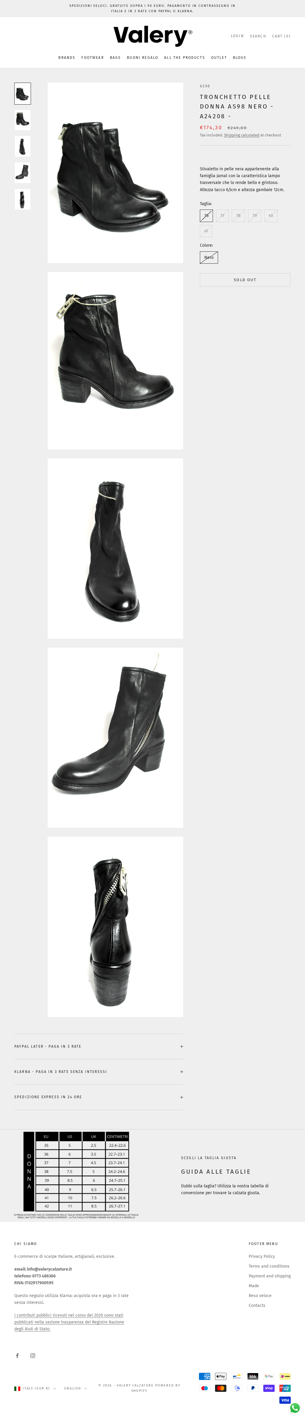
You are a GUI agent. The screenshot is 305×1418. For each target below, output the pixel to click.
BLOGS (240, 58)
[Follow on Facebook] (17, 1356)
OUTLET (219, 58)
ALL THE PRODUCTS (184, 58)
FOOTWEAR (92, 58)
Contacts (257, 1305)
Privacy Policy (262, 1256)
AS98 (205, 86)
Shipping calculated (241, 135)
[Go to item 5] (22, 199)
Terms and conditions (269, 1266)
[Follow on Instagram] (33, 1356)
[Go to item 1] (22, 93)
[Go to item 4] (22, 173)
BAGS (115, 58)
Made (254, 1285)
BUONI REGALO (142, 58)
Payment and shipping (270, 1276)
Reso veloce (260, 1295)
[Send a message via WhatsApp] (295, 1408)
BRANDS (66, 58)
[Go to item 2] (22, 120)
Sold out (245, 280)
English (72, 1388)
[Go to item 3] (22, 146)
